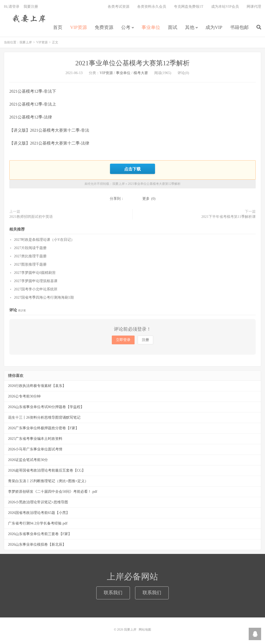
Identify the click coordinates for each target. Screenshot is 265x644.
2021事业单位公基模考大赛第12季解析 (132, 63)
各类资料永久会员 (151, 7)
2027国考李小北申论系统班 (35, 289)
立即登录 (123, 340)
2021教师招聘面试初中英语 (31, 217)
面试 (172, 27)
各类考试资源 (118, 7)
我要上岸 (28, 18)
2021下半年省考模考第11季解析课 (228, 217)
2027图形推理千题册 (30, 264)
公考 (125, 27)
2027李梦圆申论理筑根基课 (35, 281)
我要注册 (31, 7)
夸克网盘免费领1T (188, 7)
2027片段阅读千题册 (30, 248)
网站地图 (145, 629)
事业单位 (151, 27)
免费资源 (104, 27)
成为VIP (213, 27)
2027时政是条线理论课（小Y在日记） (44, 240)
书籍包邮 (239, 27)
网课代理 (254, 7)
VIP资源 (78, 27)
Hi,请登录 (11, 7)
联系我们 (113, 592)
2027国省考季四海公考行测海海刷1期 (44, 297)
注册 (145, 340)
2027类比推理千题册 (30, 256)
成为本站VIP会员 (225, 7)
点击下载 (132, 169)
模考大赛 (141, 73)
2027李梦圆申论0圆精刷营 (35, 273)
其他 (189, 27)
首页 (57, 27)
